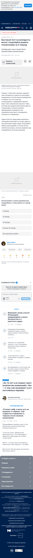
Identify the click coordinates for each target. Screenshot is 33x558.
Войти (7, 299)
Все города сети (7, 486)
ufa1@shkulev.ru (24, 496)
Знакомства (16, 23)
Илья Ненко (11, 242)
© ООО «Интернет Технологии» (16, 546)
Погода (24, 23)
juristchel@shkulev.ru (19, 498)
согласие (17, 7)
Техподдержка (7, 472)
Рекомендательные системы (16, 523)
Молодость (28, 249)
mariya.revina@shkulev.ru (11, 511)
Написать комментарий (10, 62)
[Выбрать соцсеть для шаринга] (30, 61)
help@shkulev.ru (20, 501)
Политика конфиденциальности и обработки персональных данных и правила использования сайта (16, 526)
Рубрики (5, 463)
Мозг (20, 249)
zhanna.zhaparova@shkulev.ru (10, 507)
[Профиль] (31, 27)
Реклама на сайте (8, 468)
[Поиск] (22, 27)
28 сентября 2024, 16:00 (7, 55)
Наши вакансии (7, 481)
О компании (6, 477)
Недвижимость (6, 23)
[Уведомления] (27, 27)
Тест (4, 249)
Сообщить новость (8, 458)
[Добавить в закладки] (25, 61)
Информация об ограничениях (16, 518)
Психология (12, 249)
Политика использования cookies (16, 520)
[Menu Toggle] (2, 27)
